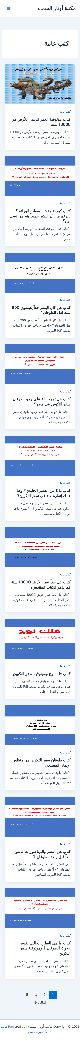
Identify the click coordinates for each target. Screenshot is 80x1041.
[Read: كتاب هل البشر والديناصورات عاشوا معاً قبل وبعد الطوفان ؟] (40, 816)
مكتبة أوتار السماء (57, 8)
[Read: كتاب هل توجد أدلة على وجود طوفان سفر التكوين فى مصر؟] (40, 364)
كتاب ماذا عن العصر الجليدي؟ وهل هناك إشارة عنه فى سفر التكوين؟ (43, 493)
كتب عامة (65, 111)
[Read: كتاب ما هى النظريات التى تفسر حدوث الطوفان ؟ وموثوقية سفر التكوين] (40, 908)
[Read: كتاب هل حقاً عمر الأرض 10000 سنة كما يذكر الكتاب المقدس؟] (40, 547)
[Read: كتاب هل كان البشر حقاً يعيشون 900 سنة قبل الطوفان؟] (40, 272)
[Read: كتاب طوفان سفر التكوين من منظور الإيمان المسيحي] (40, 725)
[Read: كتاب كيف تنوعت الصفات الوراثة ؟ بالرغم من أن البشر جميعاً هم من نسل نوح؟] (40, 176)
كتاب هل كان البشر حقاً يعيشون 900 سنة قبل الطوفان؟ (41, 310)
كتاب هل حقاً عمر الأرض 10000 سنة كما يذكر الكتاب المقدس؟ (41, 584)
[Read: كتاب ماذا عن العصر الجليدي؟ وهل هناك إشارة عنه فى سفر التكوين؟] (40, 455)
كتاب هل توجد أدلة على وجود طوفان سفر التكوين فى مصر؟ (42, 401)
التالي (40, 1002)
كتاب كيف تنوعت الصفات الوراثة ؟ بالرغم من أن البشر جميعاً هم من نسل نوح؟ (40, 215)
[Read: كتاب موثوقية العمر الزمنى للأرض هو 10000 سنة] (40, 84)
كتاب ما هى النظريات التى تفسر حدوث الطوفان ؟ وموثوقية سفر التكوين (45, 948)
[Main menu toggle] (8, 8)
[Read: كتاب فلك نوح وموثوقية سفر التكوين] (40, 638)
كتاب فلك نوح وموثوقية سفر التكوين (42, 673)
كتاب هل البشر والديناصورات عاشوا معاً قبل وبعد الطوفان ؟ (42, 854)
